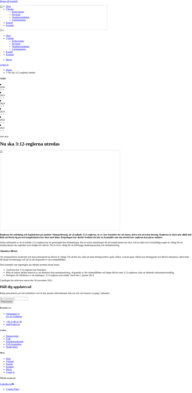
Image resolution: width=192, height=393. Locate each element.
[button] (96, 30)
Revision (16, 43)
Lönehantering (19, 49)
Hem (8, 35)
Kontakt (10, 54)
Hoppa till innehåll (9, 1)
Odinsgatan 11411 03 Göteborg (14, 315)
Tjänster (10, 38)
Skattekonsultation (20, 46)
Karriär (9, 52)
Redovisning (18, 41)
